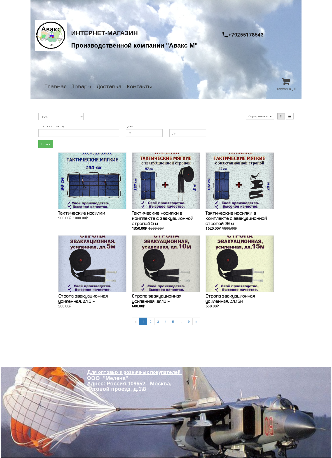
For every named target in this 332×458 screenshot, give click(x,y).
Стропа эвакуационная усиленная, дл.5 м (83, 298)
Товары (81, 85)
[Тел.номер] (225, 34)
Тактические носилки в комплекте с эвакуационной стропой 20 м (236, 218)
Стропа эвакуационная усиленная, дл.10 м (156, 298)
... (181, 321)
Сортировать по (259, 116)
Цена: (130, 126)
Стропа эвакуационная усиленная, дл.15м (230, 298)
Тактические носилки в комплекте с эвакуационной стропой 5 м (162, 218)
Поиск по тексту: (52, 126)
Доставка (109, 85)
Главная (55, 85)
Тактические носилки (81, 212)
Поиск (45, 144)
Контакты (139, 85)
